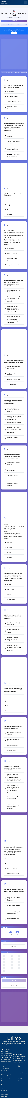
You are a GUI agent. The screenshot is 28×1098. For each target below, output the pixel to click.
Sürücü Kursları (4, 1051)
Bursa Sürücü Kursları (6, 1061)
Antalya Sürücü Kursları (6, 1067)
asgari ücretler (4, 1094)
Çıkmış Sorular (11, 72)
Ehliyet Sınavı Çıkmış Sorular (8, 24)
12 (19, 965)
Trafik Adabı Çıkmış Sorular (19, 1062)
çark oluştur (4, 1096)
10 (4, 965)
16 (4, 971)
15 (19, 968)
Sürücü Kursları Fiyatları (6, 1053)
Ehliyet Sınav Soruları (18, 1058)
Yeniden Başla (14, 20)
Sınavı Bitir (14, 980)
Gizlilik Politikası (4, 1090)
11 (11, 965)
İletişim (2, 1087)
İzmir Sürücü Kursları (6, 1059)
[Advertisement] (14, 54)
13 (4, 968)
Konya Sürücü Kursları (6, 1065)
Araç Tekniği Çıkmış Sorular (19, 1066)
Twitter (20, 1080)
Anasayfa (4, 72)
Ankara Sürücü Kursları (6, 1057)
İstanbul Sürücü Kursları (6, 1055)
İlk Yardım (19, 24)
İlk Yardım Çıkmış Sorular (19, 1060)
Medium (20, 1082)
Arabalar (3, 1080)
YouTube (21, 1078)
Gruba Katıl (14, 33)
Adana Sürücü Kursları (6, 1063)
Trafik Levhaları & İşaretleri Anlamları (9, 1078)
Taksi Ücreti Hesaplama (6, 1077)
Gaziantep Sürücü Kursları (7, 1070)
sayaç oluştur (4, 1092)
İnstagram (21, 1075)
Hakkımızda (4, 1089)
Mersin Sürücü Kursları (6, 1068)
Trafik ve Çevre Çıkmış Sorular (20, 1064)
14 (11, 968)
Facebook (21, 1077)
